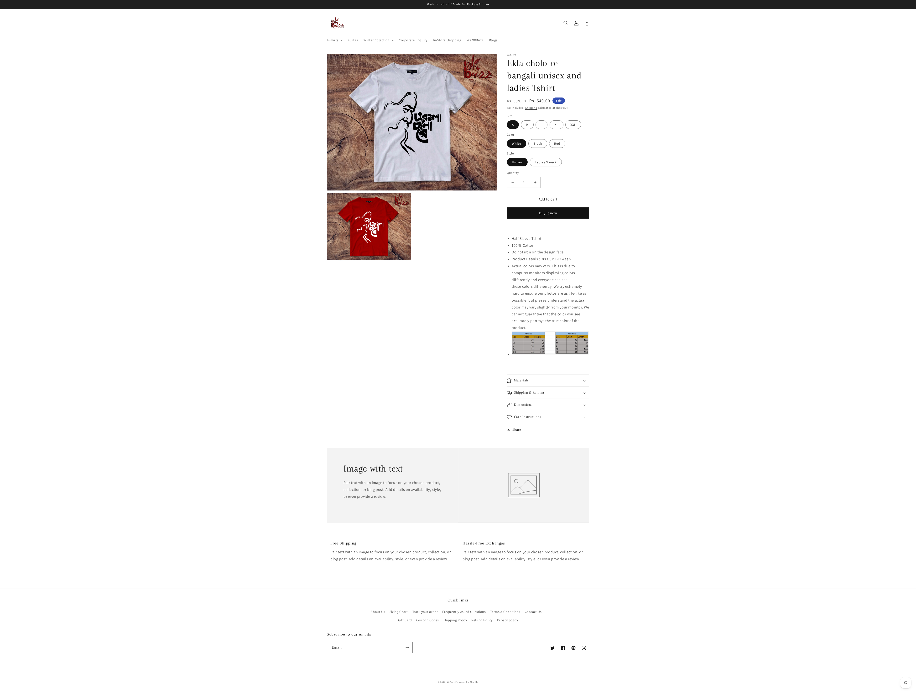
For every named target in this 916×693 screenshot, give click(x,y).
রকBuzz (451, 682)
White (516, 143)
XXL (573, 125)
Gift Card (405, 620)
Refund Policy (482, 620)
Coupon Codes (427, 620)
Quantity (513, 173)
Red (557, 143)
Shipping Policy (455, 620)
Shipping (531, 107)
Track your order (425, 612)
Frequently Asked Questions (464, 612)
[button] (334, 40)
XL (556, 125)
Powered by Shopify (466, 682)
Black (537, 143)
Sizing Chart (399, 612)
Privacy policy (507, 620)
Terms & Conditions (505, 612)
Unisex (517, 162)
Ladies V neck (546, 162)
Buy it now (548, 213)
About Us (378, 612)
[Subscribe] (407, 647)
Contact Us (533, 612)
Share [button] (516, 430)
